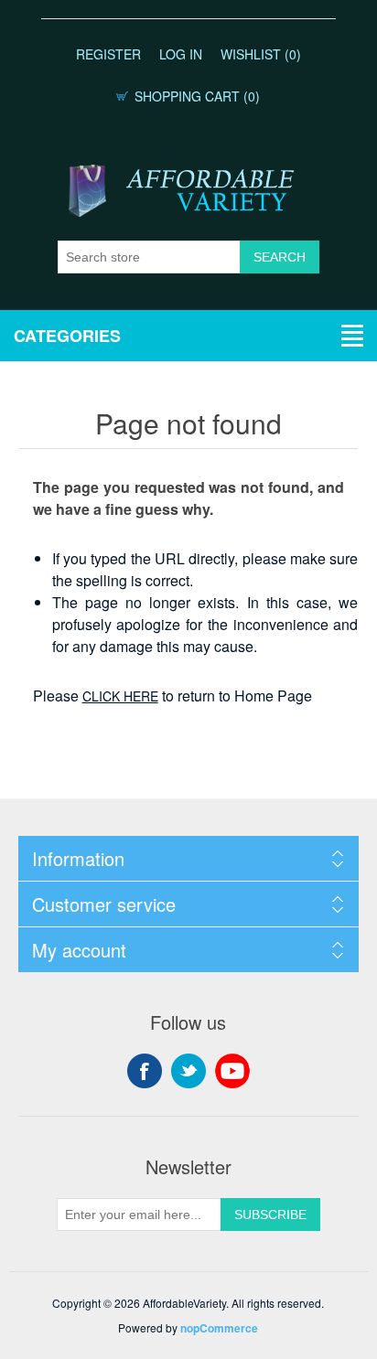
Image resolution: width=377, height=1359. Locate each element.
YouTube (232, 1071)
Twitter (188, 1071)
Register (108, 54)
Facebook (144, 1071)
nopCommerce (219, 1328)
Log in (180, 54)
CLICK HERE (120, 696)
